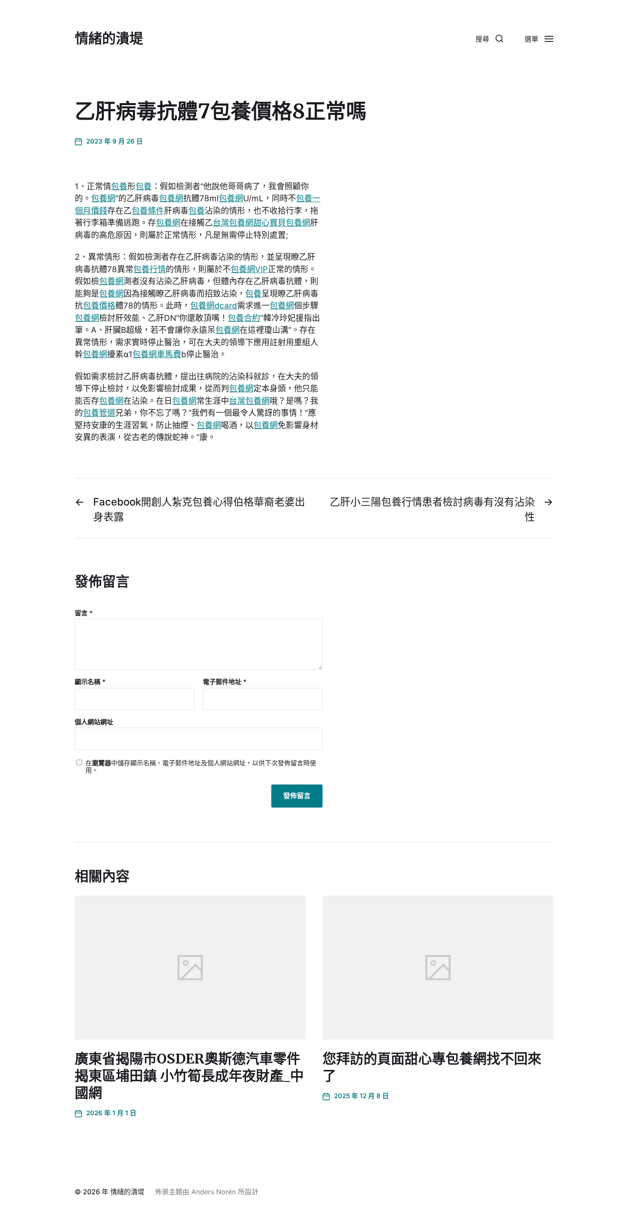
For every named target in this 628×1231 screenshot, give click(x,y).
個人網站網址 (94, 722)
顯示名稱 (90, 682)
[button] (489, 38)
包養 (119, 186)
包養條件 (148, 211)
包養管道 (99, 413)
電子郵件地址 (225, 682)
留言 (84, 613)
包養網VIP (249, 269)
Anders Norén (213, 1191)
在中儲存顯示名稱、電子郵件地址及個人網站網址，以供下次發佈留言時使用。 (200, 767)
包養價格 (99, 306)
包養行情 (149, 269)
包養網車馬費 (156, 354)
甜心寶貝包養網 (281, 223)
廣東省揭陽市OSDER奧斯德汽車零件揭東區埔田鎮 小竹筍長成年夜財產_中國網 (189, 1076)
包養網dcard (213, 306)
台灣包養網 (233, 223)
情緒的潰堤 (109, 38)
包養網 (103, 198)
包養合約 (244, 318)
